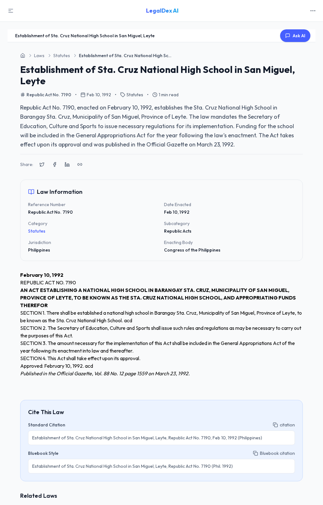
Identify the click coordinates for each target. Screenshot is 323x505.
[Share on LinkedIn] (67, 164)
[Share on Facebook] (55, 164)
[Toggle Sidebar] (11, 11)
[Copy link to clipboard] (80, 164)
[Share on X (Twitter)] (42, 164)
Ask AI (299, 36)
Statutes (36, 231)
